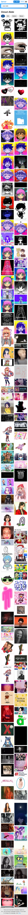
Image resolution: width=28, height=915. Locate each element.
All (3, 16)
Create (17, 1)
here (20, 913)
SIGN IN (22, 1)
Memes (21, 16)
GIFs (8, 16)
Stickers (14, 16)
